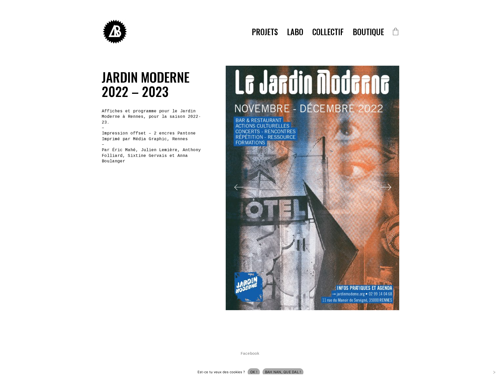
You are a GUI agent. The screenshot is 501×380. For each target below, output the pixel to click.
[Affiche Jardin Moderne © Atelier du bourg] (312, 188)
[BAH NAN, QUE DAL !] (494, 372)
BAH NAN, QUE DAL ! (283, 372)
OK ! (253, 372)
